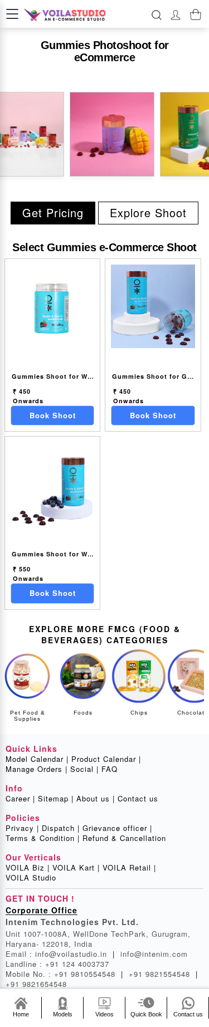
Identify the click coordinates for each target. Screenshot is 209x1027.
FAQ (109, 769)
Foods (83, 713)
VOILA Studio (31, 878)
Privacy (22, 828)
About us (95, 799)
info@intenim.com (154, 953)
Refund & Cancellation (124, 838)
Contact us (138, 799)
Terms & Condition (43, 838)
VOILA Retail (129, 868)
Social (84, 769)
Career (20, 799)
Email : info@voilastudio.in (60, 953)
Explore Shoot (148, 212)
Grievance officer (117, 828)
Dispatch (61, 828)
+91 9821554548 (163, 974)
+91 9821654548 (36, 984)
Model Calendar (37, 759)
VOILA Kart (76, 868)
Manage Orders (36, 769)
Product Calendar (106, 759)
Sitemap (56, 799)
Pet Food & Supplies (27, 716)
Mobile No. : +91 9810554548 (64, 974)
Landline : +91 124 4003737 (57, 963)
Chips (139, 713)
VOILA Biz (28, 868)
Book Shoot (53, 415)
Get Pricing (53, 212)
